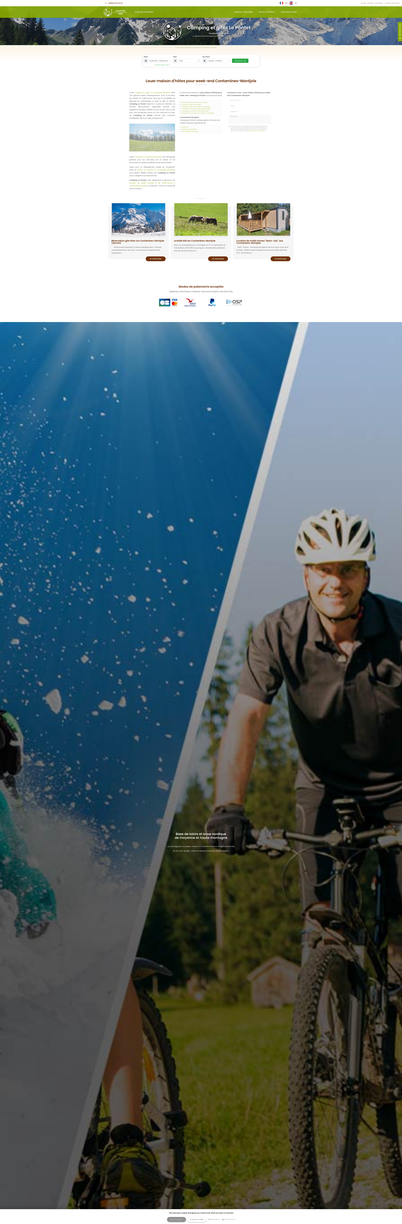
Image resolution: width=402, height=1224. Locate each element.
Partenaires (379, 3)
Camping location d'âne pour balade (194, 102)
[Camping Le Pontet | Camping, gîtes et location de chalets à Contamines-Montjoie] (115, 12)
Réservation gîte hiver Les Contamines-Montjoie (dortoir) (137, 241)
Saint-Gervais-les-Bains (189, 131)
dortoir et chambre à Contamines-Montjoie (156, 170)
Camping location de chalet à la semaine (195, 107)
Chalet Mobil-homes (289, 12)
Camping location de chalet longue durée (196, 109)
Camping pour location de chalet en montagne (197, 113)
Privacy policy (229, 1219)
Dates (146, 57)
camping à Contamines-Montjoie (148, 157)
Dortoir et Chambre (266, 12)
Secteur (152, 47)
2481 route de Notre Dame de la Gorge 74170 (219, 36)
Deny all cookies (197, 1219)
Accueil (363, 3)
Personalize (215, 1219)
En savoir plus (155, 259)
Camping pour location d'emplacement (195, 111)
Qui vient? (206, 57)
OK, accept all (177, 1219)
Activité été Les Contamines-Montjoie (194, 240)
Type (175, 57)
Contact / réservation (392, 3)
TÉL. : (114, 3)
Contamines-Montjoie (165, 47)
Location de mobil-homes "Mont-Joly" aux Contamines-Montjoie (259, 241)
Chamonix (184, 127)
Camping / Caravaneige (243, 12)
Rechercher (239, 61)
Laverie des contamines (144, 12)
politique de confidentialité (257, 131)
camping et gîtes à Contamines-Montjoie (152, 92)
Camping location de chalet (191, 104)
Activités (370, 3)
